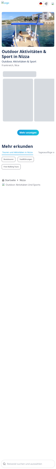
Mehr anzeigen (28, 132)
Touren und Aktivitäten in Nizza (17, 152)
